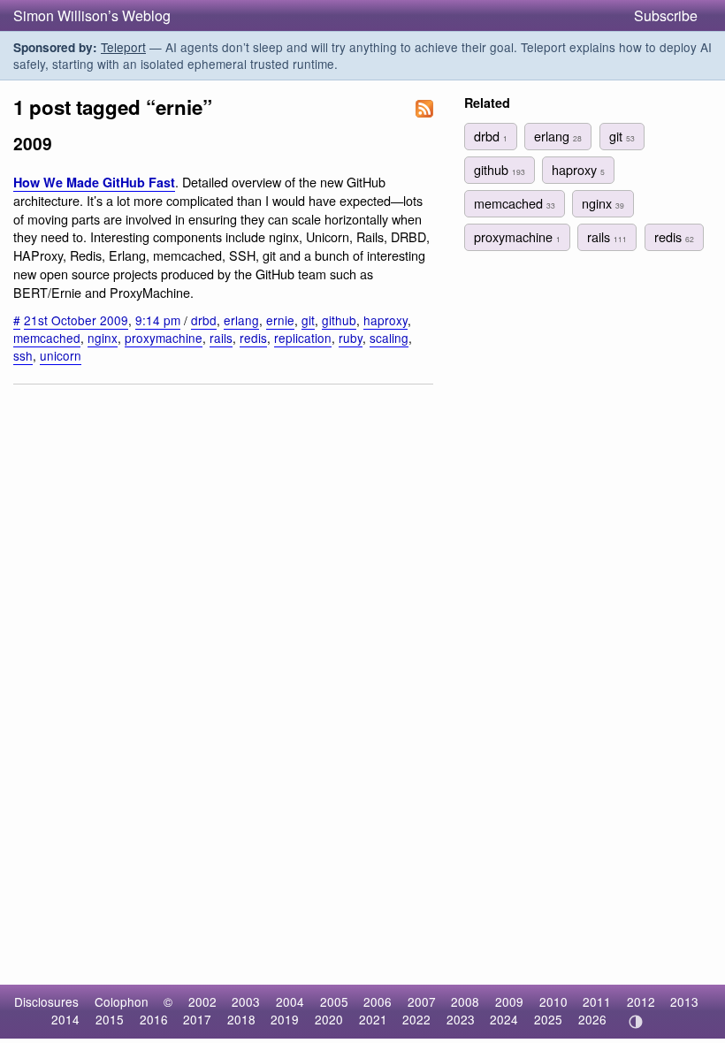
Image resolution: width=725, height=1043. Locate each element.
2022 (416, 1019)
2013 (684, 1001)
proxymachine (163, 337)
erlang (241, 320)
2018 (241, 1019)
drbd (204, 320)
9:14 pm (157, 320)
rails (221, 337)
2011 (597, 1001)
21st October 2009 (76, 320)
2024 (504, 1019)
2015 (109, 1019)
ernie (280, 320)
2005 (334, 1001)
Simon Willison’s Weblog (92, 15)
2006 (377, 1001)
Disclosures (46, 1001)
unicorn (60, 355)
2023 (460, 1019)
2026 (592, 1019)
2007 (422, 1001)
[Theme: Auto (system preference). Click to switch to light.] (635, 1022)
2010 (553, 1001)
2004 (290, 1001)
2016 (154, 1019)
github (339, 320)
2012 (641, 1001)
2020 (329, 1019)
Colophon (122, 1001)
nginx (103, 337)
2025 (548, 1019)
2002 (202, 1001)
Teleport (123, 47)
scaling (389, 337)
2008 (465, 1001)
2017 (197, 1019)
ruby (350, 337)
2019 (285, 1019)
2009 (509, 1001)
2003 (246, 1001)
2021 (373, 1019)
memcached (46, 337)
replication (303, 337)
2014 (65, 1019)
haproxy (385, 320)
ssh (23, 355)
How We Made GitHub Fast (94, 182)
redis (253, 337)
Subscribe (666, 15)
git (308, 320)
